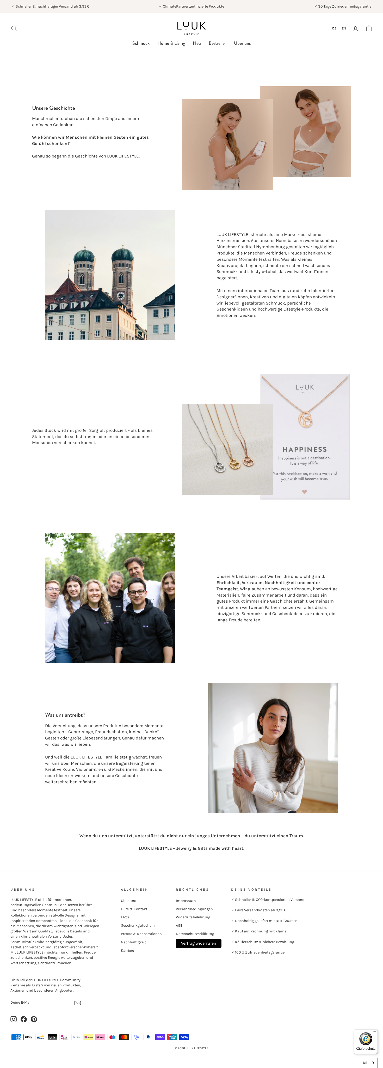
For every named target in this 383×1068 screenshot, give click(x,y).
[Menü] (375, 1032)
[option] (344, 28)
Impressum (186, 901)
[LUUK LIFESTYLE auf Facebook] (24, 1019)
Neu (197, 43)
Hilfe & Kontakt (134, 909)
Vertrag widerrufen (198, 943)
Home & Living (171, 43)
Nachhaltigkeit (133, 942)
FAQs (125, 917)
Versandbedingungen (194, 909)
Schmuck (141, 43)
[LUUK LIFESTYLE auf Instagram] (13, 1019)
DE (334, 28)
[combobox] (334, 28)
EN (344, 28)
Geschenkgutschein (138, 925)
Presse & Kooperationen (141, 934)
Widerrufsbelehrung (193, 917)
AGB (179, 925)
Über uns (242, 43)
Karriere (127, 950)
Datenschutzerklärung (195, 934)
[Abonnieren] (77, 1002)
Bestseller (217, 43)
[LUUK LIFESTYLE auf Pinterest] (34, 1019)
